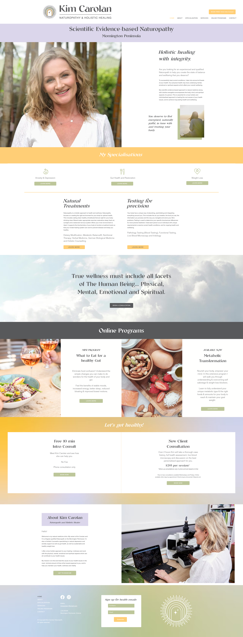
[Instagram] (69, 597)
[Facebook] (62, 597)
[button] (191, 18)
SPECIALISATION (43, 603)
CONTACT (41, 612)
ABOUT (40, 599)
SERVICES (41, 606)
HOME (39, 596)
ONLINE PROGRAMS (44, 609)
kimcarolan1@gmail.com (193, 477)
